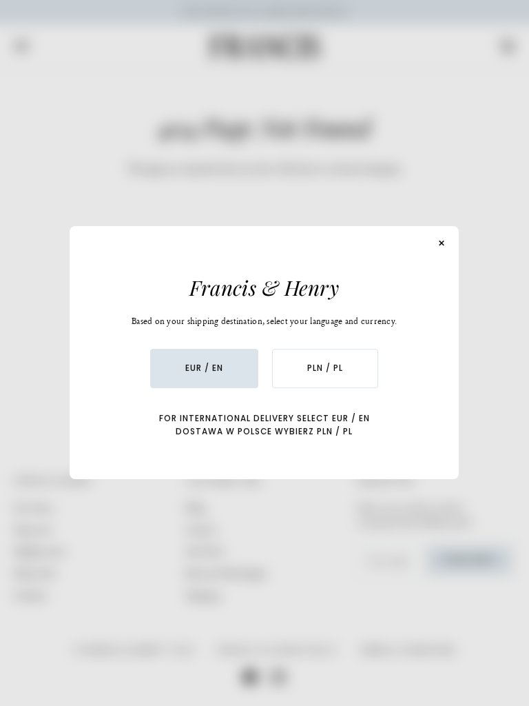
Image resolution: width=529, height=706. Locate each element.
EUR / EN (205, 368)
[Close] (442, 243)
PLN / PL (326, 368)
